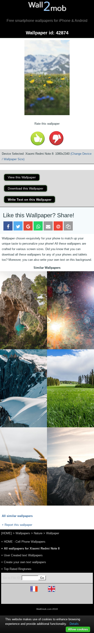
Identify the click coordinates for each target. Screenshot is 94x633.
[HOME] (6, 533)
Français (42, 591)
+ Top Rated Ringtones (16, 569)
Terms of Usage (20, 598)
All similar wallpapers (17, 516)
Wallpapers (23, 533)
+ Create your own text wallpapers (23, 562)
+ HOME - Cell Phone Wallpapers (23, 541)
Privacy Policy (61, 598)
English (59, 591)
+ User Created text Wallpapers (22, 555)
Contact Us (76, 598)
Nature (38, 533)
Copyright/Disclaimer (41, 598)
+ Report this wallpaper (17, 525)
